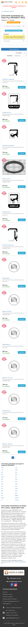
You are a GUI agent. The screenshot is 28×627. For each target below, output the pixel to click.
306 (16, 479)
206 (16, 472)
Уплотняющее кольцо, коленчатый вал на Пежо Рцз (13, 81)
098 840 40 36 (15, 578)
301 (16, 477)
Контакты (5, 592)
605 (16, 490)
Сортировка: (10, 55)
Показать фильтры (14, 49)
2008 (16, 470)
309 (2, 484)
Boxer (2, 497)
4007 (16, 484)
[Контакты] (19, 2)
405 (2, 486)
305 (2, 479)
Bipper (16, 495)
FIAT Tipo (18, 562)
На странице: (19, 52)
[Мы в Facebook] (11, 584)
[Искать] (23, 26)
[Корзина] (22, 2)
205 (2, 472)
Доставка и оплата (7, 594)
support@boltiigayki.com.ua (12, 618)
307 (2, 481)
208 (16, 474)
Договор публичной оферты (10, 599)
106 (16, 467)
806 (16, 493)
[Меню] (26, 2)
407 (2, 488)
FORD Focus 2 (11, 562)
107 (2, 470)
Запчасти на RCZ (9, 11)
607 (2, 493)
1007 (2, 467)
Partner (17, 500)
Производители (7, 603)
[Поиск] (16, 2)
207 (2, 474)
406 (16, 486)
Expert (16, 497)
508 (2, 490)
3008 (2, 477)
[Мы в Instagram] (15, 584)
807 (2, 495)
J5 (1, 500)
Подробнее (22, 87)
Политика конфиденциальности (11, 601)
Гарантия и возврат (8, 596)
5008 (16, 488)
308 (16, 481)
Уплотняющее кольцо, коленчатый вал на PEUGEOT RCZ (13, 114)
